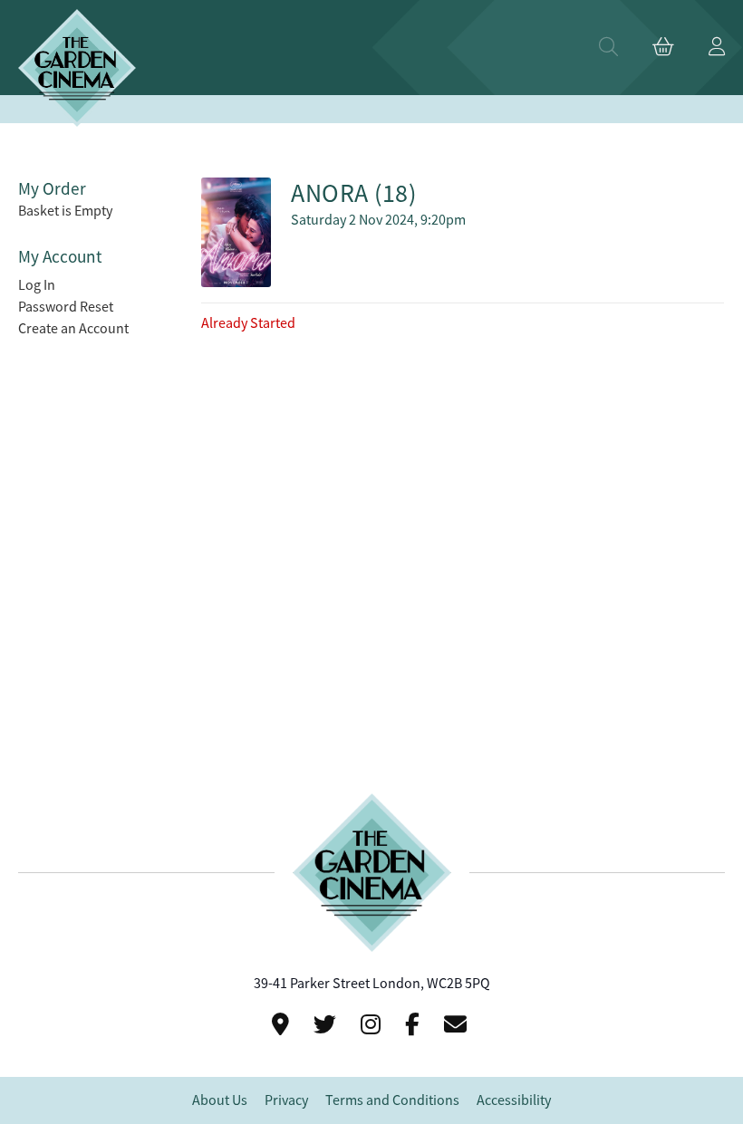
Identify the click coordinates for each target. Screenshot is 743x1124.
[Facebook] (415, 1025)
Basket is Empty (65, 211)
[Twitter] (328, 1025)
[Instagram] (373, 1025)
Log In (36, 285)
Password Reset (65, 307)
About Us (219, 1100)
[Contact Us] (283, 1025)
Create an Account (73, 329)
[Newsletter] (458, 1025)
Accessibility (514, 1100)
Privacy (286, 1100)
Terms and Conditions (392, 1100)
